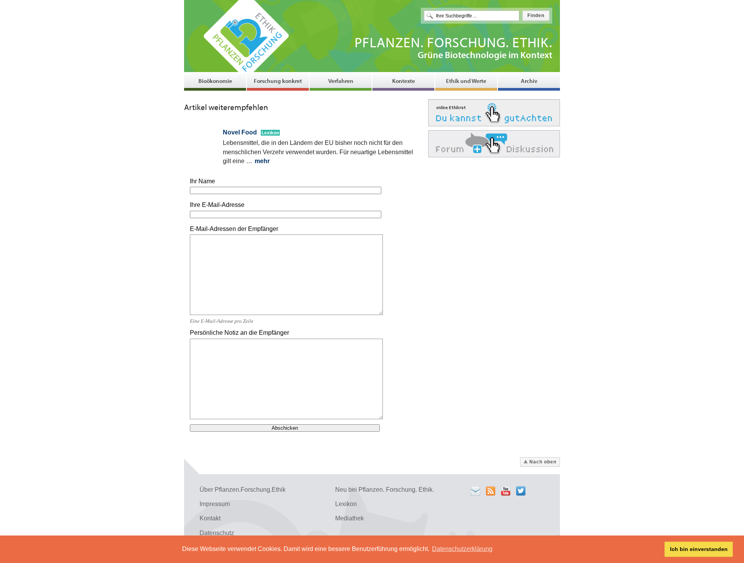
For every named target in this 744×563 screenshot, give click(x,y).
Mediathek (349, 518)
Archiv (529, 80)
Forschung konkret (278, 80)
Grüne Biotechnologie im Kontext (453, 49)
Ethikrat (494, 112)
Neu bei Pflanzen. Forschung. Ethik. (384, 489)
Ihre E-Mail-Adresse (217, 204)
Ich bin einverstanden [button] (699, 549)
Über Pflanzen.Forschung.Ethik (243, 489)
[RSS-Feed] (490, 491)
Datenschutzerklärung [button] (462, 549)
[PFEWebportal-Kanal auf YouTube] (505, 491)
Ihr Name (202, 181)
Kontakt (210, 518)
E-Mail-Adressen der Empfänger (234, 229)
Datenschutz (217, 533)
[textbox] (471, 15)
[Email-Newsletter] (475, 491)
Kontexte (403, 80)
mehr (262, 161)
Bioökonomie (215, 80)
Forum (494, 143)
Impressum (215, 504)
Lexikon (346, 504)
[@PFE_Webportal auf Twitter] (520, 491)
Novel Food (240, 132)
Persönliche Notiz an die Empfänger (239, 332)
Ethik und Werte (466, 80)
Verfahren (340, 80)
